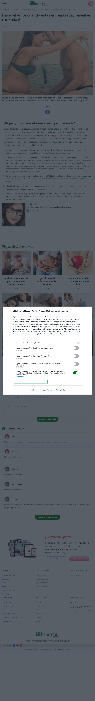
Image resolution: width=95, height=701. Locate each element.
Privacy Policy (61, 390)
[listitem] (47, 343)
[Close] (87, 311)
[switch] (76, 348)
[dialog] (47, 350)
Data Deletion (34, 390)
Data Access (47, 390)
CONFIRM (31, 381)
